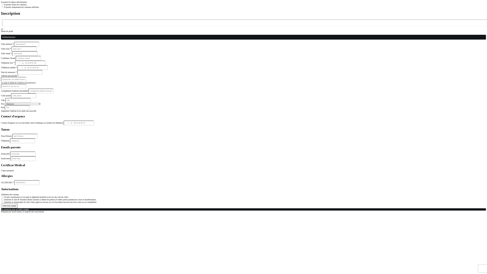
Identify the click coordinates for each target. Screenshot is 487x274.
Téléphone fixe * (8, 63)
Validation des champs (10, 194)
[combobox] (18, 63)
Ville (3, 100)
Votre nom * (6, 49)
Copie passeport (7, 170)
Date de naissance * (9, 72)
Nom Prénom (6, 136)
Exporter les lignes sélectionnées (14, 2)
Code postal (6, 96)
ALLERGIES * (7, 182)
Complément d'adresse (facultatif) (14, 91)
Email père (5, 154)
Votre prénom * (7, 44)
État (3, 107)
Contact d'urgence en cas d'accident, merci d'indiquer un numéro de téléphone (32, 123)
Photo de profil (7, 31)
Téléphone (5, 141)
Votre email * (6, 53)
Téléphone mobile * (9, 67)
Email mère (6, 158)
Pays (3, 104)
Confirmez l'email (8, 58)
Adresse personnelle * (10, 76)
